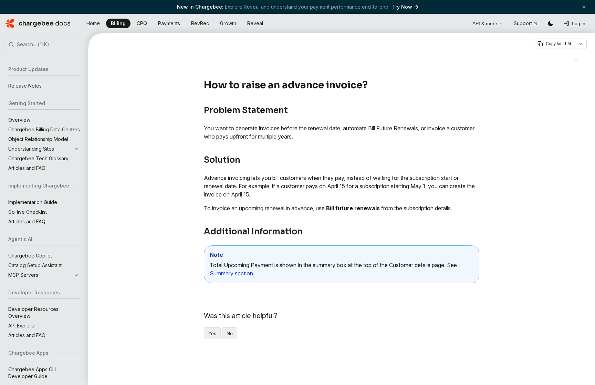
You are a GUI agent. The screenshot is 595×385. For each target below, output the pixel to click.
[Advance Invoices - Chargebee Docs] (576, 59)
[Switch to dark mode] (550, 23)
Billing (118, 23)
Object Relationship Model (38, 139)
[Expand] (76, 149)
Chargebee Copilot (30, 256)
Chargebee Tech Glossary (38, 158)
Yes (212, 333)
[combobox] (54, 45)
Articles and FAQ (26, 168)
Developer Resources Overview (33, 312)
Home (93, 23)
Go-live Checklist (27, 212)
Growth (228, 23)
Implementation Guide (32, 202)
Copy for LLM (558, 43)
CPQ (142, 23)
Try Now (402, 7)
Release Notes (25, 86)
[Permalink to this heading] (372, 85)
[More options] (580, 44)
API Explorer (22, 325)
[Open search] (459, 22)
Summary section (231, 273)
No (230, 333)
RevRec (200, 23)
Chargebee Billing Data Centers (44, 129)
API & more (484, 23)
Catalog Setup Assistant (35, 265)
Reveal (255, 23)
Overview (19, 120)
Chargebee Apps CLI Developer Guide (32, 372)
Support (523, 23)
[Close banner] (583, 7)
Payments (169, 23)
